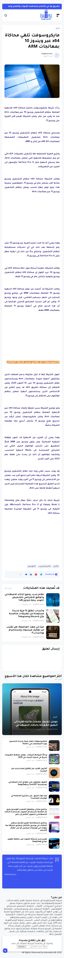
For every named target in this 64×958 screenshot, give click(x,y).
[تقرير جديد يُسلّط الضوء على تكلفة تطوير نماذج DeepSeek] (54, 843)
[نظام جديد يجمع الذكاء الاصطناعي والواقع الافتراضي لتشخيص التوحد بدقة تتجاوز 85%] (53, 600)
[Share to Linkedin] (31, 574)
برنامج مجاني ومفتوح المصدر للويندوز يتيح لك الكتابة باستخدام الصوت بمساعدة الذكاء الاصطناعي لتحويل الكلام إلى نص (26, 812)
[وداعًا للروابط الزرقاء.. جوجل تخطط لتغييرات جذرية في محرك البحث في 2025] (54, 759)
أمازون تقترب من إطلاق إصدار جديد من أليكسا (29, 770)
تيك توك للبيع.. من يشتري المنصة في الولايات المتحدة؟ (29, 797)
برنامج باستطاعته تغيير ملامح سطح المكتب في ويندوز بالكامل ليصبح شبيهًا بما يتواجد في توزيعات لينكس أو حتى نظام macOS (26, 827)
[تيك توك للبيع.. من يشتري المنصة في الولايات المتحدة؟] (54, 800)
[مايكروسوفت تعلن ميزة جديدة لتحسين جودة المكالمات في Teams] (54, 745)
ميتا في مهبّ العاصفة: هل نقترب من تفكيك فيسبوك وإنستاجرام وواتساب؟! (25, 630)
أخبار (58, 29)
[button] (20, 574)
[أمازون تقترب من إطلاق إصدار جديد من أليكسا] (54, 772)
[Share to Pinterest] (36, 574)
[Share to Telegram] (26, 574)
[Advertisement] (32, 216)
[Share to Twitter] (41, 574)
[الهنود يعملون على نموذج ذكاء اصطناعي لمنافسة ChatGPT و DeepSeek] (54, 786)
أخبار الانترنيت (43, 566)
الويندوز (31, 566)
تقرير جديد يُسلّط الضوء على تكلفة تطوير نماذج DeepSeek (27, 840)
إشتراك (21, 947)
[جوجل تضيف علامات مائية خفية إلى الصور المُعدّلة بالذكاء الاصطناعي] (32, 709)
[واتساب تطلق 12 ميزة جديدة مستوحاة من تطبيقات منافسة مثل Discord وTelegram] (53, 616)
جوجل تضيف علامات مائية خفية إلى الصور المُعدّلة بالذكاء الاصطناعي (36, 724)
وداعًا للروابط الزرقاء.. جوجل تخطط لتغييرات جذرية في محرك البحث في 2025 (26, 756)
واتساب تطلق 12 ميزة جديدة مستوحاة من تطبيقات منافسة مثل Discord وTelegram (26, 614)
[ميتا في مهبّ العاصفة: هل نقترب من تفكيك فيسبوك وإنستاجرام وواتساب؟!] (53, 632)
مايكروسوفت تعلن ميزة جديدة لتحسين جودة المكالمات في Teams (28, 742)
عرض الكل (8, 588)
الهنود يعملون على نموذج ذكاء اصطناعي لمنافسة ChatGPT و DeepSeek (27, 783)
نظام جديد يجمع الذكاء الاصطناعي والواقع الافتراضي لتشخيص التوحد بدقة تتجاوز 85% (24, 597)
